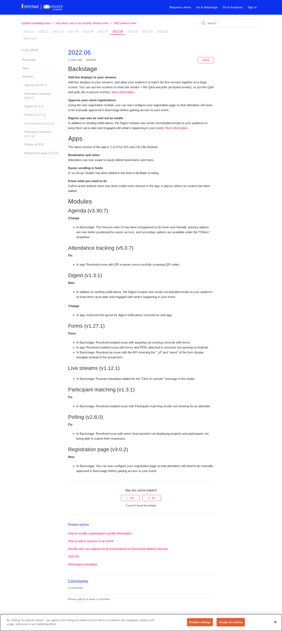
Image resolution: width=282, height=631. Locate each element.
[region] (141, 622)
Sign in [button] (252, 7)
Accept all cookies (231, 622)
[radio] (130, 498)
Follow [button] (206, 60)
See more (30, 38)
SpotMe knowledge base (36, 23)
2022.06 (117, 31)
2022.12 (28, 31)
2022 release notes (125, 23)
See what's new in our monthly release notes (82, 23)
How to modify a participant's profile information (100, 533)
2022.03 (162, 31)
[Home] (42, 9)
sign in (81, 599)
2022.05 (132, 31)
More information (122, 92)
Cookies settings (200, 622)
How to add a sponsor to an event (90, 541)
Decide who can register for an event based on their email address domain (118, 549)
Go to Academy (233, 7)
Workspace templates (83, 564)
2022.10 (58, 31)
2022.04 (147, 31)
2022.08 (88, 31)
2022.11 (43, 31)
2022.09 (73, 31)
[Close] (275, 622)
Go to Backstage (207, 7)
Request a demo (180, 7)
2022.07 (102, 31)
